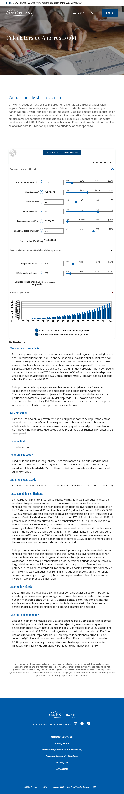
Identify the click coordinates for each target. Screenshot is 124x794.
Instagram (76, 724)
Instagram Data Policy (62, 737)
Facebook (82, 724)
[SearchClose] (92, 12)
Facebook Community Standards (62, 756)
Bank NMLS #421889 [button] (63, 724)
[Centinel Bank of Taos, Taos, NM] (19, 12)
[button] (62, 169)
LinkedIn (89, 724)
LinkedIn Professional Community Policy (62, 749)
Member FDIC (58, 787)
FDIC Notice (62, 768)
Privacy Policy (62, 743)
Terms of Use (62, 762)
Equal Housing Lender (80, 787)
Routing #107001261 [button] (42, 724)
